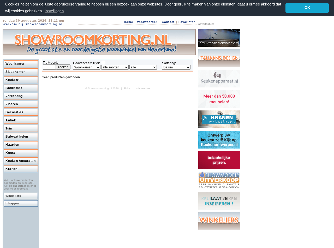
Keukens (12, 80)
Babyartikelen (16, 136)
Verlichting (14, 96)
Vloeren (11, 104)
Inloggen (12, 203)
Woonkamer (15, 64)
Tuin (8, 128)
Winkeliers (13, 195)
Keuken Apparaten (20, 161)
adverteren (143, 88)
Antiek (10, 120)
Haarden (12, 144)
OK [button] (307, 8)
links (127, 88)
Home (128, 21)
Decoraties (14, 112)
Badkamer (13, 88)
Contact (168, 21)
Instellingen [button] (54, 11)
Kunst (10, 153)
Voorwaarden (147, 21)
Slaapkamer (15, 72)
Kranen (11, 169)
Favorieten (187, 21)
